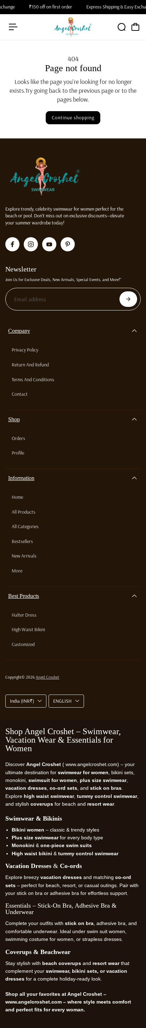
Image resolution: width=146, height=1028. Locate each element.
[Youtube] (49, 244)
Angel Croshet (47, 677)
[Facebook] (12, 244)
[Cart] (135, 27)
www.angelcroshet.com (90, 764)
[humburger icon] (13, 27)
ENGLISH (62, 701)
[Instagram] (31, 244)
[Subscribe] (128, 299)
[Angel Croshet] (73, 27)
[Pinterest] (68, 244)
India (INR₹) (22, 701)
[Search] (121, 27)
